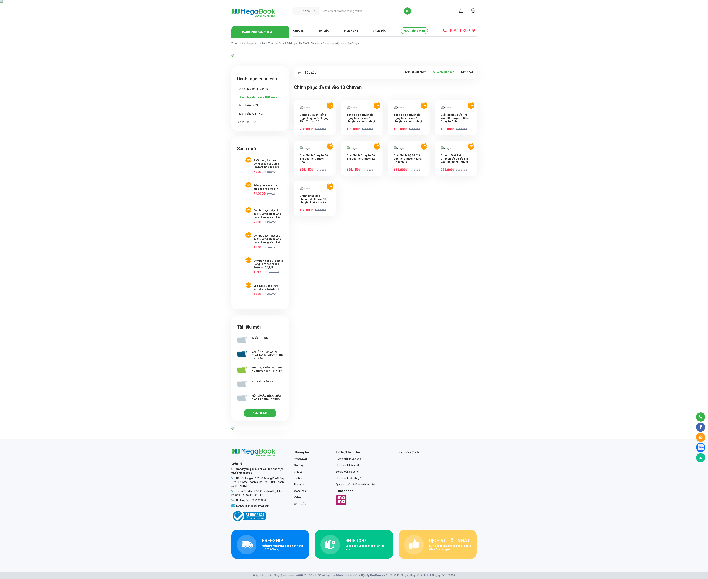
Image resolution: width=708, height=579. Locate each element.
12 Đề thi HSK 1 (261, 337)
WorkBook (300, 491)
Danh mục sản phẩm (257, 32)
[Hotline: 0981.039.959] (700, 417)
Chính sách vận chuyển (349, 478)
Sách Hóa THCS (247, 121)
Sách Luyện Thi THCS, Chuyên (302, 43)
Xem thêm (260, 413)
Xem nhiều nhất (415, 72)
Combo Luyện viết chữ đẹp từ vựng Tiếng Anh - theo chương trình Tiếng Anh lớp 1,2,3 (268, 214)
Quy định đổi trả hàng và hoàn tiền (355, 484)
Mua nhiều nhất (443, 72)
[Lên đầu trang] (700, 457)
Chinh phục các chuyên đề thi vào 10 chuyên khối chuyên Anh (313, 199)
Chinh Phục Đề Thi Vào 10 (253, 88)
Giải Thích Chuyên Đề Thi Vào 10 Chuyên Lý (361, 157)
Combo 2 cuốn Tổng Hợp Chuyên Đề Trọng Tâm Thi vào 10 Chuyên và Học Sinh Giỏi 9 (314, 118)
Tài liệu (323, 30)
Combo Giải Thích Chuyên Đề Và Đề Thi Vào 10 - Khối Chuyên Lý (455, 159)
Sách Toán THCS (248, 105)
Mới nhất (467, 72)
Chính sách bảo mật (347, 465)
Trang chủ (237, 43)
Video (297, 497)
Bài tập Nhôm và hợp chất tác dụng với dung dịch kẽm (267, 355)
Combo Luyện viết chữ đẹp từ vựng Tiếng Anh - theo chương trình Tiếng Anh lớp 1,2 (268, 239)
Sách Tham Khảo (272, 43)
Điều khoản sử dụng (347, 471)
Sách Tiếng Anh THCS (251, 113)
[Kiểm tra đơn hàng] (700, 437)
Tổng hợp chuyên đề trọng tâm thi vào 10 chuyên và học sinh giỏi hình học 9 (409, 118)
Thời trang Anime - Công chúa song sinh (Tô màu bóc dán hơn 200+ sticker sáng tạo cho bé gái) (267, 164)
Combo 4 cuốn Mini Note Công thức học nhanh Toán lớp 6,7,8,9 (268, 264)
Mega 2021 (300, 458)
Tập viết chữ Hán (263, 381)
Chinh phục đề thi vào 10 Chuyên (257, 97)
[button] (249, 55)
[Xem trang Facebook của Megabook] (700, 427)
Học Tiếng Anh (414, 30)
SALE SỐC (379, 30)
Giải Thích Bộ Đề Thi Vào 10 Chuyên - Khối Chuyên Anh (455, 118)
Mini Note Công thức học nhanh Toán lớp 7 (266, 287)
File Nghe (351, 30)
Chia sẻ (298, 30)
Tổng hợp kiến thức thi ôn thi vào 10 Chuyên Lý (267, 369)
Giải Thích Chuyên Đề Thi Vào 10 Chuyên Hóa (314, 159)
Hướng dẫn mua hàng (348, 458)
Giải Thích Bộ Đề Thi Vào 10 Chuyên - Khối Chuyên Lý (408, 159)
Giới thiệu (299, 465)
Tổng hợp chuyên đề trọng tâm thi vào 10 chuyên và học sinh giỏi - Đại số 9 (362, 118)
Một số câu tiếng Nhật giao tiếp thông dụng (266, 397)
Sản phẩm (252, 43)
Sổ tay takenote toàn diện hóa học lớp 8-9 (266, 187)
